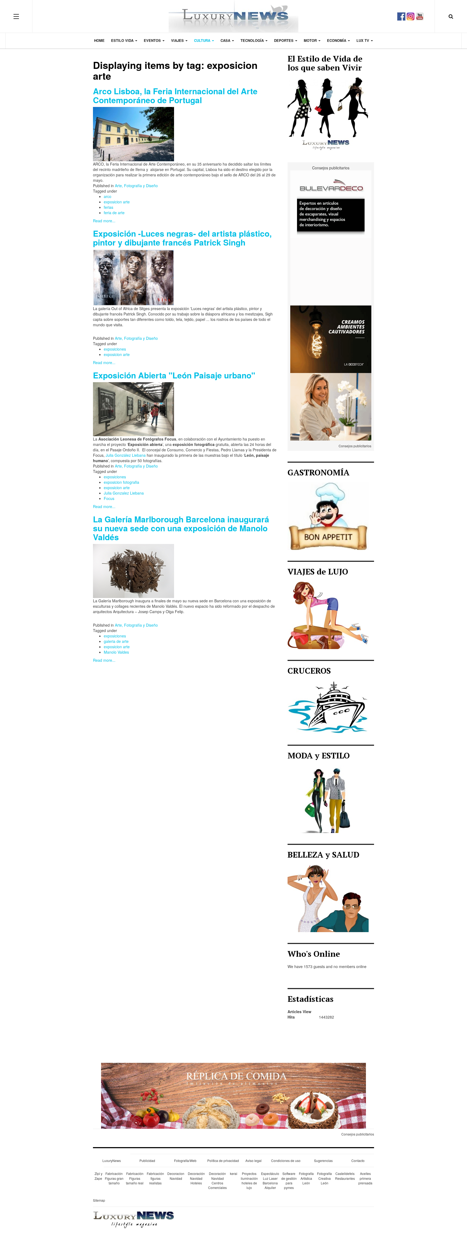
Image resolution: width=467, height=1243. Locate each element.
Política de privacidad (223, 1160)
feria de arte (114, 212)
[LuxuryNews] (233, 16)
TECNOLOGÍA (253, 40)
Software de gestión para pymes (289, 1180)
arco (107, 196)
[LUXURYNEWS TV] (420, 15)
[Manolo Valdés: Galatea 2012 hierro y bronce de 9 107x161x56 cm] (133, 570)
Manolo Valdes (116, 652)
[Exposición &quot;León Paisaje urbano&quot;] (133, 408)
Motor (311, 40)
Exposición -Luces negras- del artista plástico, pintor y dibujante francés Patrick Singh (182, 237)
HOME (99, 40)
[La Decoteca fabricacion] (330, 271)
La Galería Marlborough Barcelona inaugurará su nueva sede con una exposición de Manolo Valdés (181, 528)
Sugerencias (323, 1160)
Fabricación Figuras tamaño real (135, 1178)
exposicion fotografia (121, 482)
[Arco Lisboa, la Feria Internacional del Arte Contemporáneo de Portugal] (133, 133)
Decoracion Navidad (175, 1175)
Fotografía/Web (185, 1160)
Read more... (104, 220)
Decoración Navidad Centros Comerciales (217, 1180)
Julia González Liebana (126, 455)
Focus (109, 498)
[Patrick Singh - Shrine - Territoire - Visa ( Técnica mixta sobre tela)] (133, 277)
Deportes (284, 40)
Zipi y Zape (98, 1175)
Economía (337, 40)
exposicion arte (117, 201)
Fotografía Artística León (306, 1178)
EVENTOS (153, 40)
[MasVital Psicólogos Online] (330, 406)
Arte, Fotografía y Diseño (136, 185)
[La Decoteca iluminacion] (330, 338)
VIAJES (178, 40)
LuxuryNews (111, 1160)
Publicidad (147, 1160)
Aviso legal (253, 1160)
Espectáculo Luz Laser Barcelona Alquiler (270, 1180)
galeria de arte (116, 641)
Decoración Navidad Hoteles (196, 1178)
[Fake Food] (233, 1095)
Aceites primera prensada (365, 1178)
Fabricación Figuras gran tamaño (114, 1178)
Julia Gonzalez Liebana (124, 493)
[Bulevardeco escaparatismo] (330, 203)
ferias (108, 207)
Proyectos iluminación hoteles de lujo (249, 1180)
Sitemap (99, 1200)
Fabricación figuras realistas (155, 1178)
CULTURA (202, 40)
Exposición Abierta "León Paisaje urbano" (174, 375)
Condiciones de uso (286, 1160)
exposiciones (115, 349)
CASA (226, 40)
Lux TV (363, 40)
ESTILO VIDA (123, 40)
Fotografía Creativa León (324, 1178)
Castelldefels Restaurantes (345, 1175)
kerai (233, 1173)
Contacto (358, 1160)
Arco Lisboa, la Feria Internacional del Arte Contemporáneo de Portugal (175, 95)
